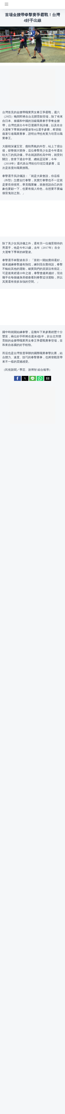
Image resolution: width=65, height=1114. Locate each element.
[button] (17, 378)
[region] (32, 87)
